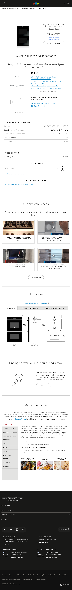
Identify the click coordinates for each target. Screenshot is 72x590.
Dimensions (10, 308)
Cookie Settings (27, 579)
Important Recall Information (11, 579)
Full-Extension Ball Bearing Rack (43, 103)
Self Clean (7, 466)
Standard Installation (30, 308)
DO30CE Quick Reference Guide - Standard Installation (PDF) (44, 78)
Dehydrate (7, 463)
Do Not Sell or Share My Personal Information (42, 575)
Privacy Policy (21, 575)
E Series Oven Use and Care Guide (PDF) (46, 88)
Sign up (7, 545)
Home (4, 8)
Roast (5, 447)
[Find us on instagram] (17, 529)
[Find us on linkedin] (23, 529)
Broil (5, 451)
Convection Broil (9, 436)
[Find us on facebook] (4, 529)
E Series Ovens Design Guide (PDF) (44, 86)
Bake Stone (7, 455)
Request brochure (17, 557)
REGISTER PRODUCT (54, 43)
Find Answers (43, 386)
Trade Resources (14, 8)
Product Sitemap (40, 579)
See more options (46, 91)
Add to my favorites (54, 39)
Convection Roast (10, 432)
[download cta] (62, 168)
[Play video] (18, 228)
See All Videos (36, 277)
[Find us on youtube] (11, 529)
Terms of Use (63, 575)
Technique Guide (19, 419)
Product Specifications (28, 8)
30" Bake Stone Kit (38, 106)
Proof (5, 459)
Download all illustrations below (35, 303)
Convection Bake (9, 428)
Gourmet (6, 440)
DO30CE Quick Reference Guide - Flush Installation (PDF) (46, 82)
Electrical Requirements (55, 308)
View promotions (51, 557)
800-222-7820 (43, 543)
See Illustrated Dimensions (14, 174)
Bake (4, 443)
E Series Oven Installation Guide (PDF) (18, 185)
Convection (7, 424)
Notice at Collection (8, 575)
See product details (54, 37)
